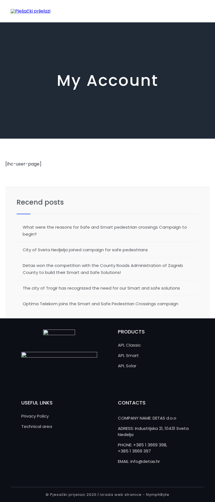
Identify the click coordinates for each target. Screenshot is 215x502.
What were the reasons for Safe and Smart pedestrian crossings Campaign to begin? (105, 230)
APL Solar (127, 366)
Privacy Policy (35, 416)
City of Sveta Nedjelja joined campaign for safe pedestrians (85, 250)
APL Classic (129, 345)
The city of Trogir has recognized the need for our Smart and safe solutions (101, 288)
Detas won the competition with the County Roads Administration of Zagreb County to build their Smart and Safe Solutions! (103, 268)
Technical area (36, 426)
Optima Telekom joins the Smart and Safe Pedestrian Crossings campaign (100, 304)
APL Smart (128, 355)
